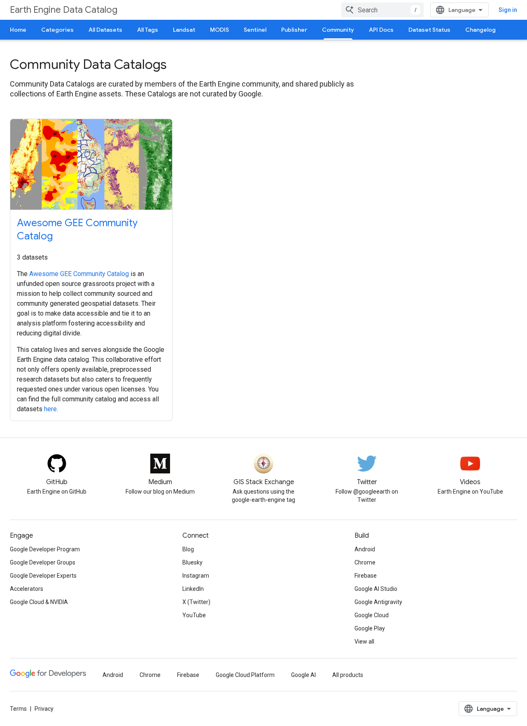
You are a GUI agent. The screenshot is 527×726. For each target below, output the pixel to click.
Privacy (44, 708)
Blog (188, 549)
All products (347, 675)
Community (338, 29)
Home (18, 29)
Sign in (508, 10)
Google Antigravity (378, 602)
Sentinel (255, 29)
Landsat (184, 29)
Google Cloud (371, 615)
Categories (57, 29)
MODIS (219, 29)
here (50, 409)
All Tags (147, 29)
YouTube (194, 615)
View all (364, 641)
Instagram (195, 575)
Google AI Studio (375, 588)
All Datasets (105, 29)
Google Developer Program (45, 549)
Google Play (369, 628)
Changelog (480, 29)
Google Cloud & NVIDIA (39, 602)
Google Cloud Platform (245, 675)
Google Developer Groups (42, 562)
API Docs (381, 29)
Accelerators (26, 588)
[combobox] (382, 9)
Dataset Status (429, 29)
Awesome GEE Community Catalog (79, 274)
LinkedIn (193, 588)
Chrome (364, 562)
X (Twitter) (196, 602)
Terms (18, 708)
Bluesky (192, 562)
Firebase (365, 575)
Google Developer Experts (43, 575)
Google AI (303, 675)
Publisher (294, 29)
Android (364, 549)
